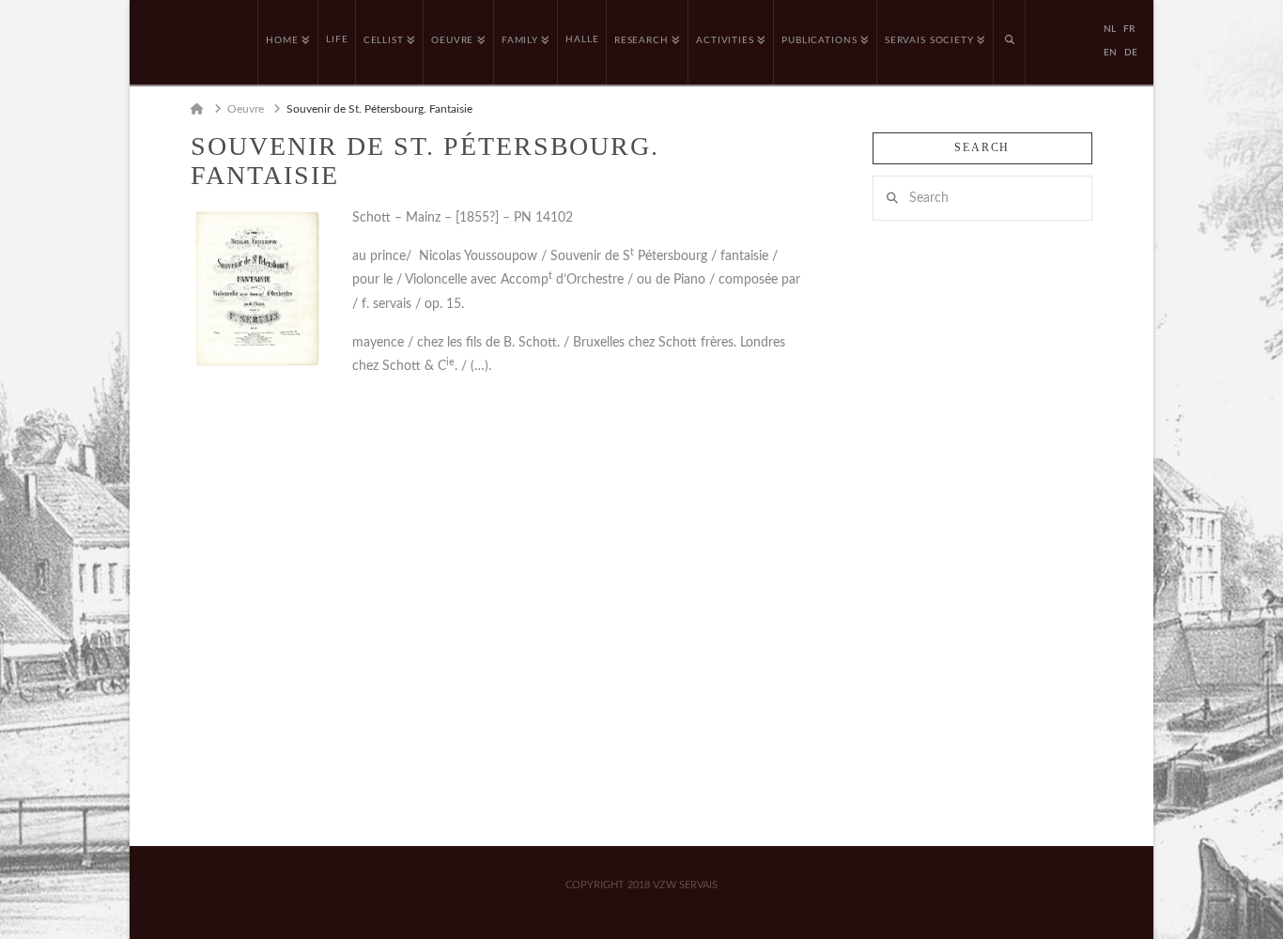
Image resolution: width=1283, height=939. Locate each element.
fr (1129, 29)
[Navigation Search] (1010, 42)
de (1130, 52)
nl (1110, 29)
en (1110, 52)
